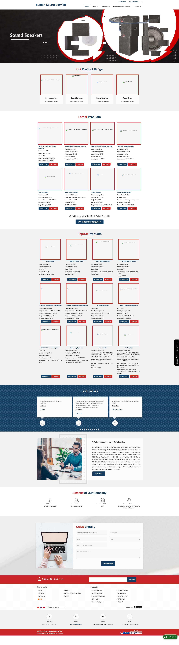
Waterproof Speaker (71, 192)
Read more (98, 473)
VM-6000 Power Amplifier (125, 146)
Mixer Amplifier (102, 348)
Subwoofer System (98, 602)
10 (98, 429)
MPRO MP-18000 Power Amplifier (102, 146)
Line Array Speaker (76, 348)
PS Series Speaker (103, 305)
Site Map (66, 596)
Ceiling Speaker (96, 192)
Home (87, 6)
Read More (43, 410)
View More (54, 164)
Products (105, 6)
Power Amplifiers (51, 98)
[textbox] (91, 532)
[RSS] (39, 599)
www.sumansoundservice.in (129, 624)
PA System (121, 599)
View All (120, 602)
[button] (76, 624)
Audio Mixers (127, 98)
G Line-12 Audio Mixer (129, 261)
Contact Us (137, 6)
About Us (95, 6)
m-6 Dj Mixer (50, 261)
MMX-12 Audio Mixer (76, 261)
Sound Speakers (102, 98)
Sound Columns (77, 98)
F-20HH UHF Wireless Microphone (50, 305)
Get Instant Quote (91, 221)
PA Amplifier (129, 348)
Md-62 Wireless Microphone (129, 305)
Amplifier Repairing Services (121, 6)
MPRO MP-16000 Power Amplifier (75, 146)
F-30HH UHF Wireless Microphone (76, 305)
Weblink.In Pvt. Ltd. (57, 633)
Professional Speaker (124, 192)
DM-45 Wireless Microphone (50, 348)
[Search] (141, 1)
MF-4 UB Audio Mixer (103, 261)
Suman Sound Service (51, 4)
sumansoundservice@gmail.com (103, 624)
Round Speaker (43, 192)
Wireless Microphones (98, 596)
